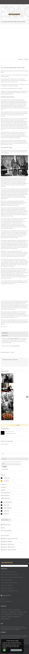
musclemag (9, 616)
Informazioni (5, 332)
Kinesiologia (6, 513)
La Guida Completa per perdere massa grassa (8, 571)
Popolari (3, 519)
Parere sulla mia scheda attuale (6, 530)
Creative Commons (16, 346)
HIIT (2, 614)
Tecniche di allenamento (5, 495)
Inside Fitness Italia (8, 614)
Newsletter (4, 458)
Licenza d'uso (5, 335)
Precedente (20, 59)
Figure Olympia (12, 612)
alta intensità (4, 609)
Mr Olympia (20, 614)
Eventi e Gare (6, 505)
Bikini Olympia (17, 609)
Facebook (2, 362)
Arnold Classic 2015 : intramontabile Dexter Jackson (9, 590)
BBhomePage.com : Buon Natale (6, 541)
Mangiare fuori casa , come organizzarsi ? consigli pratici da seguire (12, 577)
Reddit (10, 362)
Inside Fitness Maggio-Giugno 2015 (6, 580)
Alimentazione (7, 477)
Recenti (6, 519)
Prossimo (26, 59)
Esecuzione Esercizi (8, 502)
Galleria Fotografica (8, 507)
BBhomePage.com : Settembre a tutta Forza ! (8, 549)
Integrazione (6, 510)
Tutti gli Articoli (3, 484)
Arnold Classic (10, 609)
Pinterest (15, 362)
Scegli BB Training (16, 638)
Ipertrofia (15, 614)
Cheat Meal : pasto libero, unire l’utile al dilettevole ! (9, 574)
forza (25, 612)
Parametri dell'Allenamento (5, 492)
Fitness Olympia (20, 612)
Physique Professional (5, 619)
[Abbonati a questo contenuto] (2, 524)
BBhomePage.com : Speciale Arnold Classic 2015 (9, 538)
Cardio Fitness (3, 487)
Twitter (5, 362)
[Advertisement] (14, 39)
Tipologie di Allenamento (5, 498)
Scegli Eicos (18, 629)
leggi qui (18, 425)
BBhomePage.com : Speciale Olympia (7, 544)
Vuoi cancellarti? (5, 469)
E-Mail (3, 463)
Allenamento (3, 352)
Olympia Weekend (16, 616)
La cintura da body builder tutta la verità (12, 67)
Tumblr (12, 362)
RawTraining (17, 338)
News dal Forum (7, 524)
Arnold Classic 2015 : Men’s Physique (7, 585)
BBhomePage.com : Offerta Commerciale (8, 547)
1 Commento (12, 352)
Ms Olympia (4, 616)
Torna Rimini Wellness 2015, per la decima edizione (9, 582)
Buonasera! (3, 527)
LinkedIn (7, 362)
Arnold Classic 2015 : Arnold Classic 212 (7, 588)
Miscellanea (7, 352)
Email (18, 362)
